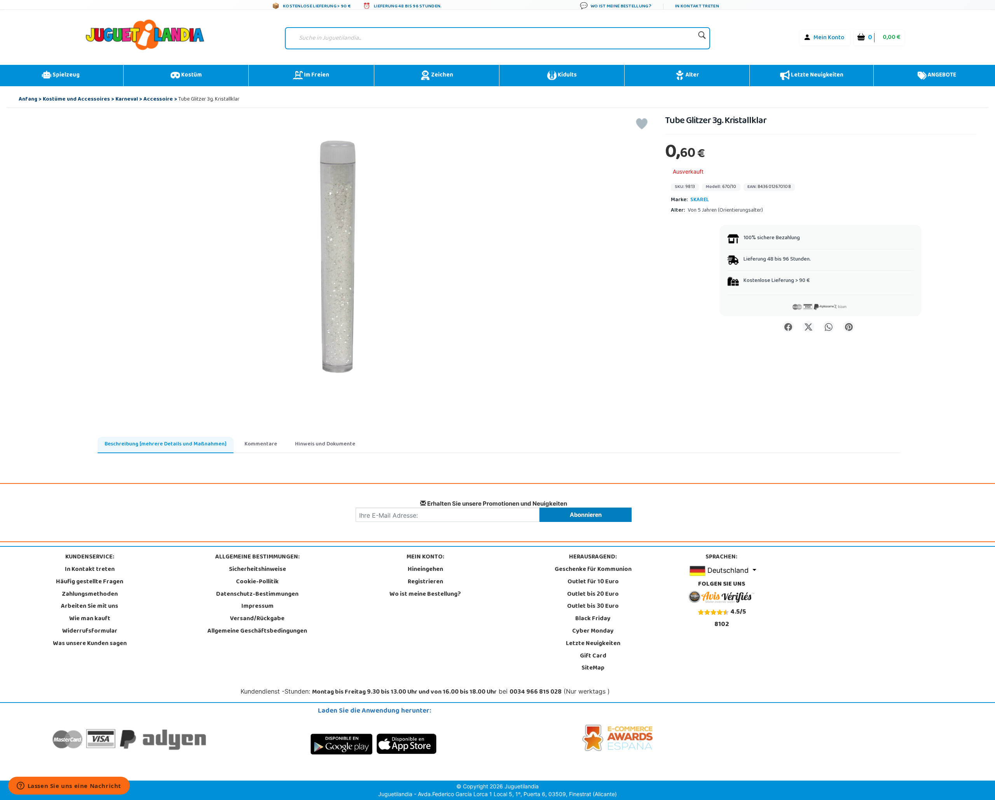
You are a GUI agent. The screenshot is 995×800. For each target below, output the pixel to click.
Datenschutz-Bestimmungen (257, 594)
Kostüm (191, 75)
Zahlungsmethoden (90, 594)
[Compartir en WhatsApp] (828, 326)
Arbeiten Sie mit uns (89, 606)
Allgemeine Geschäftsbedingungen (257, 631)
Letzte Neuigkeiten (816, 75)
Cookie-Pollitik (257, 582)
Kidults (567, 75)
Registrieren (425, 582)
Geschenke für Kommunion (593, 569)
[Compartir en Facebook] (788, 326)
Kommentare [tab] (260, 444)
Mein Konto (828, 38)
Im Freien (316, 75)
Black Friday (593, 619)
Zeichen (441, 75)
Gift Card (593, 656)
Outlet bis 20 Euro (593, 594)
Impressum (257, 606)
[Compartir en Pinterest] (849, 326)
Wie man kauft (89, 619)
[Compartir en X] (808, 326)
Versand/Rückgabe (257, 619)
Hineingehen (425, 569)
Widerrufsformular (89, 631)
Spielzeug (65, 75)
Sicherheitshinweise (257, 569)
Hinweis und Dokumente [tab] (325, 444)
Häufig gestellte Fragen (89, 582)
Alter (691, 75)
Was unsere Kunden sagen (90, 644)
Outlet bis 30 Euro (593, 606)
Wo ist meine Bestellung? (425, 594)
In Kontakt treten (90, 569)
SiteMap (592, 668)
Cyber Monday (593, 631)
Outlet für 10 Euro (593, 582)
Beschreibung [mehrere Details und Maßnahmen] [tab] (166, 444)
